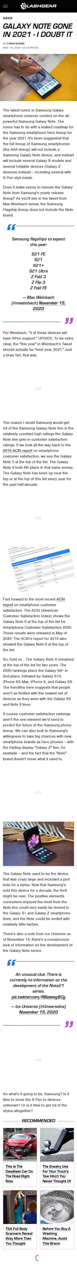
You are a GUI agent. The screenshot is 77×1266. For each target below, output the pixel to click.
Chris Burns (16, 43)
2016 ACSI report (17, 450)
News (7, 18)
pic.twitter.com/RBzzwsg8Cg (38, 997)
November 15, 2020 (38, 1012)
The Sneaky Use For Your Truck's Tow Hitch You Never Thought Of (57, 1173)
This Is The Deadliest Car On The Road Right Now (19, 1173)
